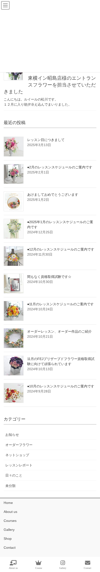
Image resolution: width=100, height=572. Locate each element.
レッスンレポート (19, 465)
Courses (10, 521)
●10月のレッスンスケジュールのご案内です (60, 386)
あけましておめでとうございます (52, 194)
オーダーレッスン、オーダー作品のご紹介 (59, 331)
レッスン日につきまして (46, 140)
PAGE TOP (92, 550)
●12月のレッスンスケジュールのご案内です (60, 249)
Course (38, 568)
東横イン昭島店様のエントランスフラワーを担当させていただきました (50, 84)
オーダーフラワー (19, 445)
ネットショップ (17, 455)
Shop (8, 539)
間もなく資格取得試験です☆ (49, 277)
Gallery (9, 530)
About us (10, 512)
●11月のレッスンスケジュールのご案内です (60, 304)
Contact (10, 547)
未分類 (10, 486)
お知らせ (12, 435)
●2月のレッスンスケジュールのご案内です (59, 167)
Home (8, 503)
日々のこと (13, 475)
